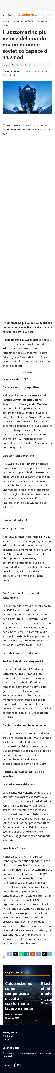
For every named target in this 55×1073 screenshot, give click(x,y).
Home (5, 21)
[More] (33, 65)
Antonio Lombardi (13, 71)
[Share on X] (13, 65)
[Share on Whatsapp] (17, 65)
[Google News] (18, 1065)
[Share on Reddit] (32, 954)
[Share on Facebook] (9, 65)
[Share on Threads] (44, 954)
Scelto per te (17, 1014)
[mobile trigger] (5, 15)
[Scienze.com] (27, 14)
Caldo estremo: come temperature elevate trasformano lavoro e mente (19, 996)
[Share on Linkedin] (21, 65)
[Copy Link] (29, 65)
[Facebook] (14, 1065)
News (5, 25)
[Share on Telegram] (25, 65)
